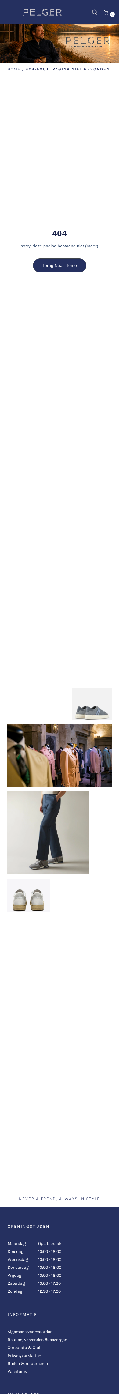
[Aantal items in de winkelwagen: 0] (106, 12)
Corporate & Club (24, 1347)
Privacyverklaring (24, 1355)
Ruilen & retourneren (28, 1363)
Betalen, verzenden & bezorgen (37, 1339)
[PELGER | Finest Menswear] (42, 14)
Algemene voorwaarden (30, 1331)
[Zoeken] (95, 12)
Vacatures (17, 1371)
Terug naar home (59, 265)
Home (14, 69)
